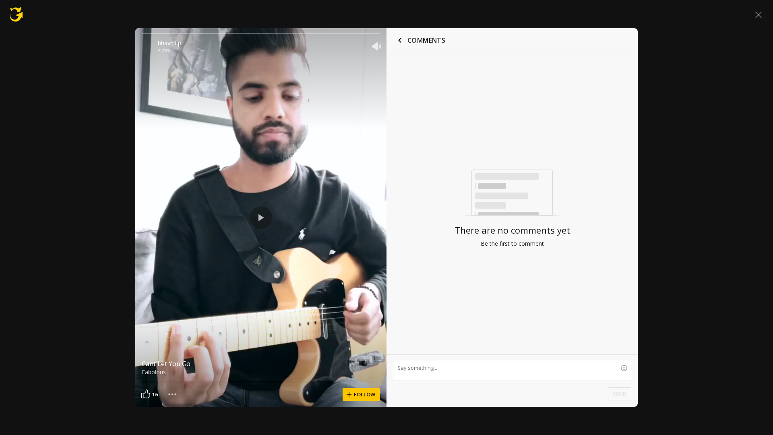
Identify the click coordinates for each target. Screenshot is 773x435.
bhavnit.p (169, 43)
